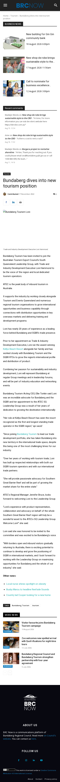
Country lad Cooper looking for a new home (28, 595)
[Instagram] (26, 760)
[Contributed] (5, 194)
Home (5, 15)
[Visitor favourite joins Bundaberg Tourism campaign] (11, 627)
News (6, 647)
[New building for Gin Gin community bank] (14, 41)
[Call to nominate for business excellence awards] (14, 88)
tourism (35, 605)
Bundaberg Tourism (27, 434)
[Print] (20, 202)
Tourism (14, 15)
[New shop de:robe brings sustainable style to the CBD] (14, 65)
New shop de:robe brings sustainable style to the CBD (40, 60)
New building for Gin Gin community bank (40, 36)
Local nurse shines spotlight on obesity (26, 584)
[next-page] (10, 673)
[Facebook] (6, 202)
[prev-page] (5, 673)
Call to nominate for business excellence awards (37, 83)
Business (8, 666)
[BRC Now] (30, 5)
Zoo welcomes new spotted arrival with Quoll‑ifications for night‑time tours (39, 641)
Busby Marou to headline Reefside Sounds (27, 589)
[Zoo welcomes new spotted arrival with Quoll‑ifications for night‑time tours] (11, 642)
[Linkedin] (13, 202)
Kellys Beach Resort (13, 349)
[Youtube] (41, 760)
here (34, 738)
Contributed (13, 194)
